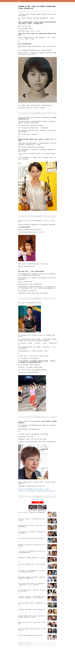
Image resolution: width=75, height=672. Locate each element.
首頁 (19, 1)
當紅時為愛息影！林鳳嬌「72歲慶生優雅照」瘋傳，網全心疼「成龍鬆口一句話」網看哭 (33, 489)
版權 (27, 644)
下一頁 (37, 502)
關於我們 (19, 644)
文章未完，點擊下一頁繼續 (37, 499)
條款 (24, 644)
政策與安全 (22, 644)
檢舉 (24, 11)
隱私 (26, 644)
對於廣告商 (29, 644)
